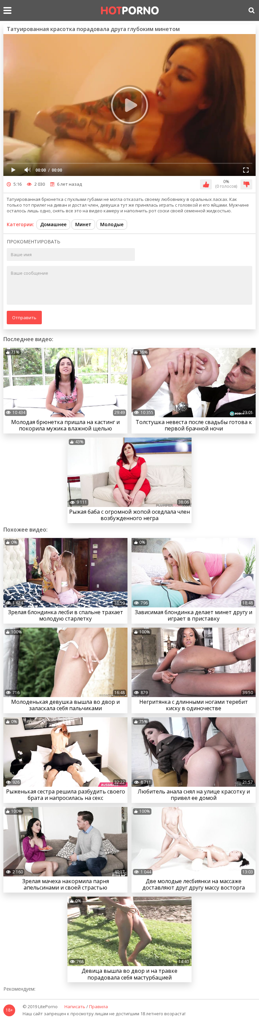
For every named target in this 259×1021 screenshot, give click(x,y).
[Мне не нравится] (246, 184)
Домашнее (53, 224)
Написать (74, 1007)
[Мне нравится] (206, 184)
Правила (98, 1007)
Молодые (111, 224)
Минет (83, 224)
